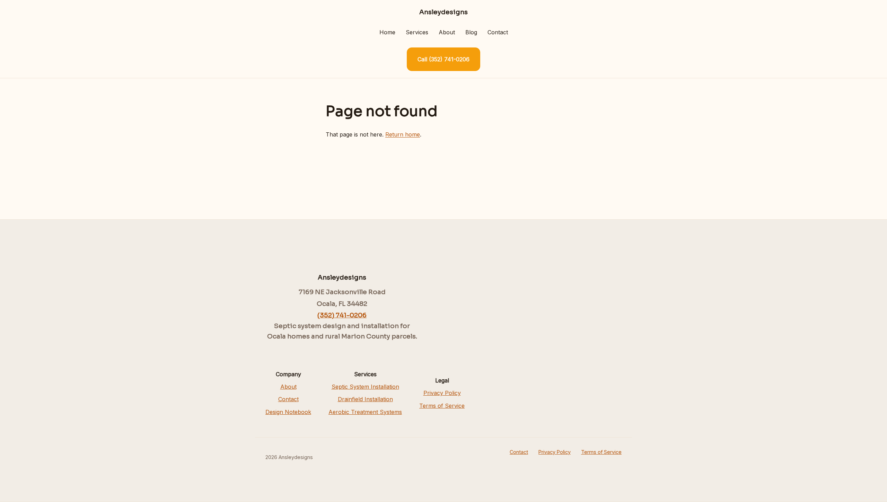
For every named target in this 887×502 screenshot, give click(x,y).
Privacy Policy (442, 392)
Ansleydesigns (443, 12)
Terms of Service (442, 405)
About (447, 32)
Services (417, 32)
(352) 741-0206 (342, 315)
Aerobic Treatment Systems (365, 411)
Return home (402, 134)
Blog (471, 32)
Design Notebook (288, 411)
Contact (498, 32)
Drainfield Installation (365, 399)
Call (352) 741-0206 (443, 59)
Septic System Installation (365, 386)
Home (387, 32)
